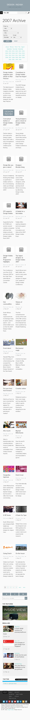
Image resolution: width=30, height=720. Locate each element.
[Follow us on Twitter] (6, 594)
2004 (20, 57)
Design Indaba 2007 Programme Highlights (8, 258)
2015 (23, 53)
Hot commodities (7, 303)
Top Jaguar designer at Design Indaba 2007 (20, 258)
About (10, 692)
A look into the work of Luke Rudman (21, 656)
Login (10, 696)
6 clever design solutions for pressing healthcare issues (14, 631)
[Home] (15, 5)
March (16, 47)
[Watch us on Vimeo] (18, 702)
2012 (13, 55)
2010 (20, 55)
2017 (16, 53)
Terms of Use (12, 698)
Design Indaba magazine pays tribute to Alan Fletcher (8, 75)
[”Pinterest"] (23, 594)
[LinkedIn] (21, 702)
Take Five (17, 626)
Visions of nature (19, 303)
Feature (5, 31)
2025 (10, 51)
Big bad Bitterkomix (19, 432)
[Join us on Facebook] (15, 594)
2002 (10, 59)
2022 (20, 51)
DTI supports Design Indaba (8, 212)
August (22, 47)
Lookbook (17, 653)
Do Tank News (7, 81)
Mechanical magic (19, 349)
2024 (13, 51)
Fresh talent (7, 348)
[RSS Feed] (23, 702)
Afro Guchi (6, 431)
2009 (23, 55)
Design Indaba (10, 709)
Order (14, 35)
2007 (10, 57)
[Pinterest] (9, 702)
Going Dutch (7, 553)
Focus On (17, 641)
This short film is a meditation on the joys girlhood (20, 667)
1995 (20, 59)
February (12, 47)
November (15, 49)
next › (20, 587)
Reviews (18, 307)
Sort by (5, 35)
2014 (6, 55)
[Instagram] (12, 702)
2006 (13, 57)
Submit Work (19, 694)
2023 (16, 51)
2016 (20, 53)
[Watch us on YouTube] (15, 702)
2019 (10, 53)
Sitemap (17, 696)
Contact (17, 692)
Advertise (11, 694)
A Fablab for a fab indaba (20, 212)
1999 (16, 59)
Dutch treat (19, 475)
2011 (16, 55)
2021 (23, 51)
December (20, 49)
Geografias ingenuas (6, 476)
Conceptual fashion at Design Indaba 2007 (8, 122)
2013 (10, 55)
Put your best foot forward (7, 389)
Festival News (20, 79)
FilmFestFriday (18, 664)
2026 (6, 51)
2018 (13, 53)
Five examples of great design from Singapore (20, 644)
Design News (7, 351)
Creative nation (21, 388)
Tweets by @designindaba (9, 683)
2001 (13, 59)
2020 (6, 53)
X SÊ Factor (7, 515)
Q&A (4, 518)
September (9, 49)
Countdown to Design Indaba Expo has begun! (21, 74)
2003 (23, 57)
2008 (6, 57)
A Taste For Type (21, 515)
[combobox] (22, 13)
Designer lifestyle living (20, 166)
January (7, 47)
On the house (20, 553)
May (19, 47)
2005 (16, 57)
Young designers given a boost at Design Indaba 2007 (21, 122)
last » (24, 587)
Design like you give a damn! (8, 166)
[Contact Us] (26, 702)
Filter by (5, 26)
